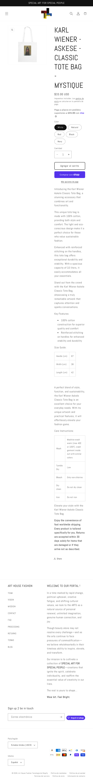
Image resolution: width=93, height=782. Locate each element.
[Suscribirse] (61, 717)
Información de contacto (76, 776)
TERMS (11, 640)
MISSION (12, 606)
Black (71, 134)
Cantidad (58, 148)
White (60, 127)
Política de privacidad (77, 773)
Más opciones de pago (69, 182)
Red (59, 134)
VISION (11, 599)
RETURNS (12, 633)
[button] (6, 13)
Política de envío (59, 776)
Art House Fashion (25, 773)
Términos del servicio (42, 776)
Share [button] (59, 558)
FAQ (9, 619)
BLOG (10, 647)
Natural (74, 127)
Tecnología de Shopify (40, 773)
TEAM (10, 593)
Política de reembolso (58, 773)
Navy (60, 141)
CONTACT (12, 613)
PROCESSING (13, 626)
